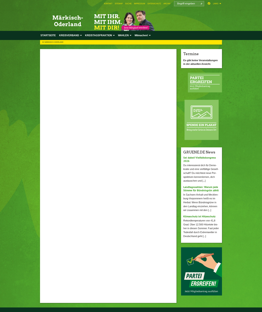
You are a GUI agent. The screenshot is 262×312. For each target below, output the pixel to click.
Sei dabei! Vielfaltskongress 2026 (199, 159)
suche (128, 4)
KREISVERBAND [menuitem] (69, 35)
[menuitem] (108, 3)
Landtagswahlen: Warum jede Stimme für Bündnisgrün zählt (201, 188)
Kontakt (108, 4)
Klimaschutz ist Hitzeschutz (199, 216)
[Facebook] (209, 3)
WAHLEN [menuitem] (123, 35)
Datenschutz (154, 4)
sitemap (119, 4)
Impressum (139, 4)
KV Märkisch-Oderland (52, 42)
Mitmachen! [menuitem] (141, 35)
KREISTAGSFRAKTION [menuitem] (98, 35)
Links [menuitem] (215, 4)
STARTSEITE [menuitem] (48, 35)
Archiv (166, 4)
